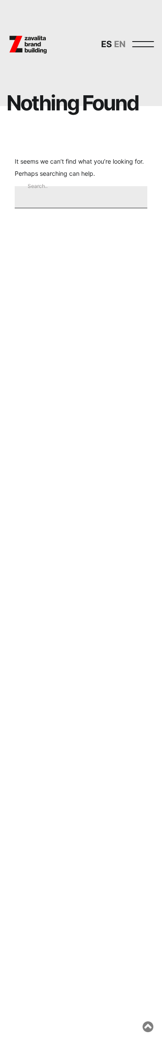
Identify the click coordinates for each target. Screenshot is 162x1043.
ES (106, 44)
